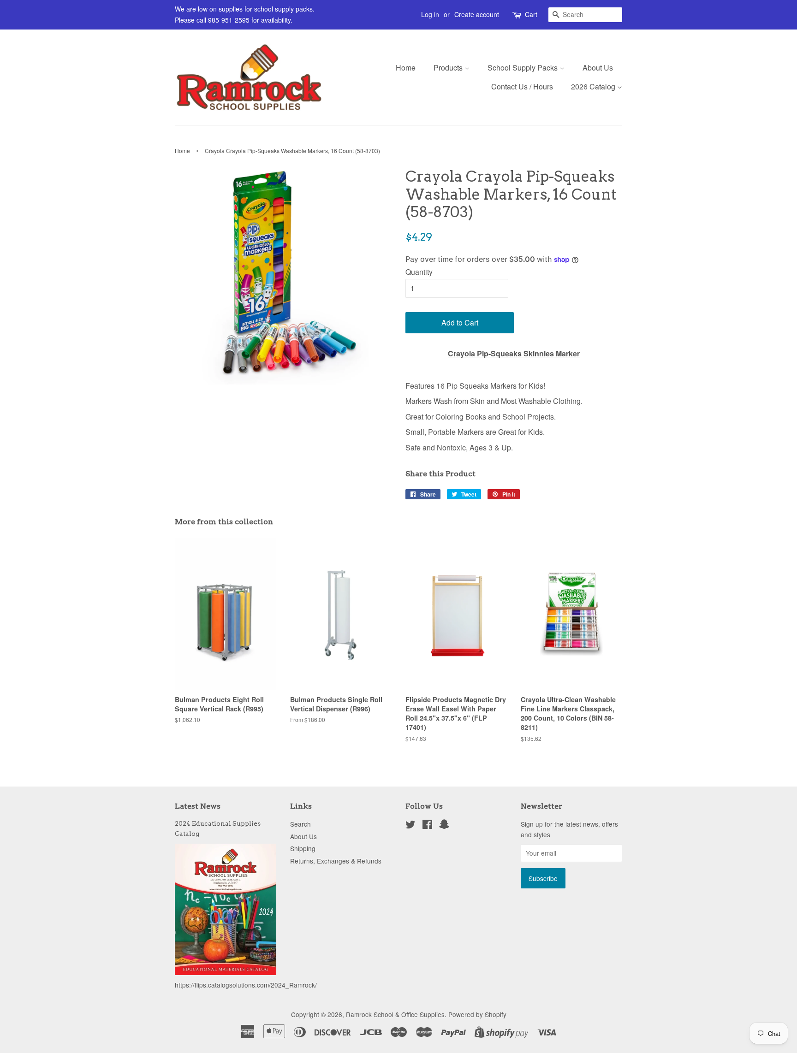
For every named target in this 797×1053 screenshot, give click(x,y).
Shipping (302, 848)
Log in (430, 14)
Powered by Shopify (477, 1014)
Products (449, 67)
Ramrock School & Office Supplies (395, 1014)
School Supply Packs (523, 67)
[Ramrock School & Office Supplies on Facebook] (427, 825)
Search (300, 823)
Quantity (419, 271)
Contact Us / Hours (522, 86)
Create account (476, 14)
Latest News (197, 806)
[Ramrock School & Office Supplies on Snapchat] (444, 825)
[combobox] (585, 14)
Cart (531, 14)
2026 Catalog (594, 86)
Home (406, 67)
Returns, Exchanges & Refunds (335, 860)
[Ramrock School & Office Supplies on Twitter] (410, 825)
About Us (598, 67)
